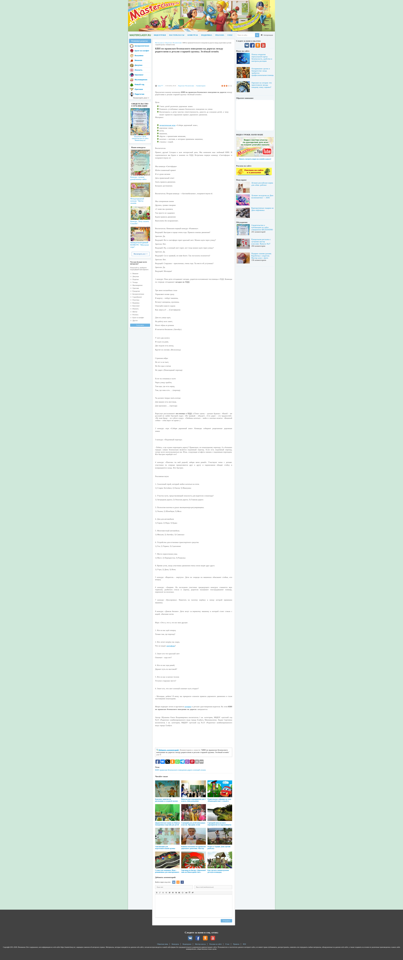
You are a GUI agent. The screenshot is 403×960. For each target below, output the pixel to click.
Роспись (135, 315)
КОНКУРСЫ (193, 35)
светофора (170, 646)
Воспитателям (189, 86)
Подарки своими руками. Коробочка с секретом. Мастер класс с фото (261, 255)
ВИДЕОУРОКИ (160, 35)
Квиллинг (139, 75)
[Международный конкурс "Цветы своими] (140, 189)
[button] (156, 892)
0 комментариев (200, 86)
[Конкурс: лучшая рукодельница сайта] (140, 156)
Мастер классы (200, 944)
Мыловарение (141, 79)
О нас (227, 944)
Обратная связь (162, 944)
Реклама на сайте (215, 944)
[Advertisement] (193, 69)
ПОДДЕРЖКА (206, 35)
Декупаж (138, 65)
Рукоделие (136, 291)
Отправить (226, 921)
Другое (135, 320)
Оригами (139, 89)
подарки (188, 707)
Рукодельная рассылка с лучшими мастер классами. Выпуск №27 (261, 241)
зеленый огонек (199, 770)
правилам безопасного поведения (173, 770)
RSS (244, 944)
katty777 (160, 86)
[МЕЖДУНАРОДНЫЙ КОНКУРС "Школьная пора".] (140, 233)
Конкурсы (175, 944)
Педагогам (181, 86)
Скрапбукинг (137, 297)
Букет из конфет (142, 51)
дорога (190, 770)
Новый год (139, 84)
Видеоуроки (187, 944)
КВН (157, 770)
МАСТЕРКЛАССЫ (176, 35)
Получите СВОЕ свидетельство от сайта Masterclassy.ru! (140, 138)
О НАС (230, 35)
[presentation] (156, 892)
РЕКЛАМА (219, 35)
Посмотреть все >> (141, 254)
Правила (236, 944)
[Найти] (257, 35)
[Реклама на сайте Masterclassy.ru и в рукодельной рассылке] (254, 174)
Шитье (134, 312)
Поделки (135, 279)
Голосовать (140, 325)
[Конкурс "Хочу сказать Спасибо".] (140, 212)
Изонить (138, 70)
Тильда (135, 282)
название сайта (140, 35)
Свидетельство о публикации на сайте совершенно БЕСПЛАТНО (262, 227)
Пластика (135, 300)
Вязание (138, 60)
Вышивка (139, 55)
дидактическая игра (167, 125)
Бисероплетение (142, 46)
